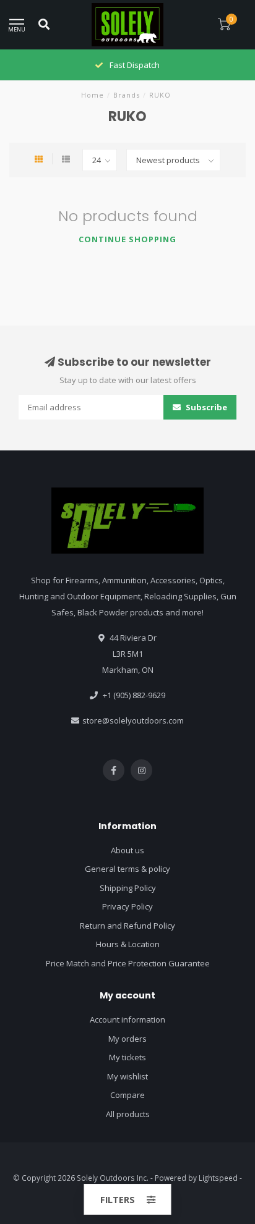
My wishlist (127, 1076)
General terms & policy (127, 868)
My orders (127, 1038)
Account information (127, 1019)
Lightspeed (218, 1178)
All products (128, 1114)
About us (127, 850)
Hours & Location (128, 944)
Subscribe (205, 407)
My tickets (127, 1057)
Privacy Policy (127, 906)
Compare (127, 1094)
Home (92, 94)
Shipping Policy (128, 887)
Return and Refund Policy (127, 925)
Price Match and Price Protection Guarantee (128, 963)
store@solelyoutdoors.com (133, 720)
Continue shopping (127, 239)
